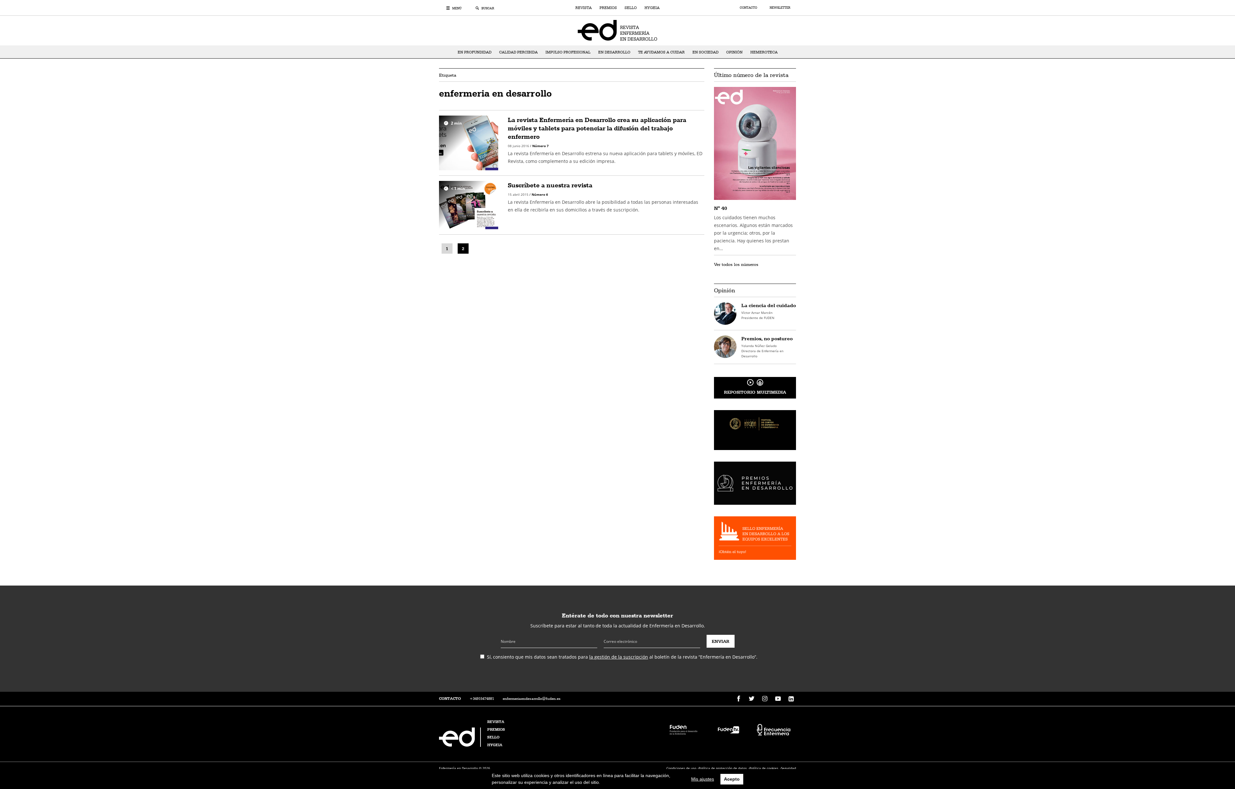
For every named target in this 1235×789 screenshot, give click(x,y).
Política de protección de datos (723, 768)
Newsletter (780, 7)
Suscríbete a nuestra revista (550, 185)
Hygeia (652, 7)
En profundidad (474, 52)
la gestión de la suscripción (618, 657)
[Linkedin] (791, 699)
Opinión (734, 52)
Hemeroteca (764, 52)
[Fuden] (683, 729)
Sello (631, 7)
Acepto (732, 779)
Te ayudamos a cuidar (661, 52)
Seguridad (788, 768)
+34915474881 (482, 698)
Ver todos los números (736, 264)
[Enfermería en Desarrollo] (460, 745)
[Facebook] (738, 699)
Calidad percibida (518, 52)
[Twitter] (751, 699)
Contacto (749, 7)
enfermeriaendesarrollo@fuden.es (532, 698)
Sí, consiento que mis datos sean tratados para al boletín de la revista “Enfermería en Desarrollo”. (622, 657)
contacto (450, 698)
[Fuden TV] (728, 729)
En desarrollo (614, 52)
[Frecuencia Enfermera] (773, 729)
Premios (608, 7)
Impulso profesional (567, 52)
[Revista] (617, 30)
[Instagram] (765, 699)
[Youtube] (778, 699)
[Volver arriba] (1210, 764)
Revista (583, 7)
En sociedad (705, 52)
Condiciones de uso (681, 768)
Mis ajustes (702, 779)
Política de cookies (763, 768)
